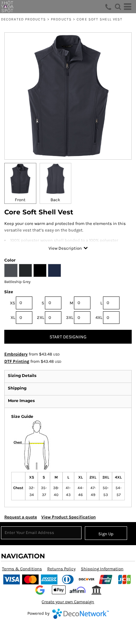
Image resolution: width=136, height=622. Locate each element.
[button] (118, 6)
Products (61, 19)
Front (20, 199)
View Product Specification (68, 516)
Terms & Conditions (22, 568)
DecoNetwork (80, 613)
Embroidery (16, 354)
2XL (40, 317)
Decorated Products (23, 19)
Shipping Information (102, 568)
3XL (69, 317)
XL (13, 317)
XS (12, 302)
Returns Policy (61, 568)
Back (55, 199)
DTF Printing (16, 361)
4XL (98, 317)
